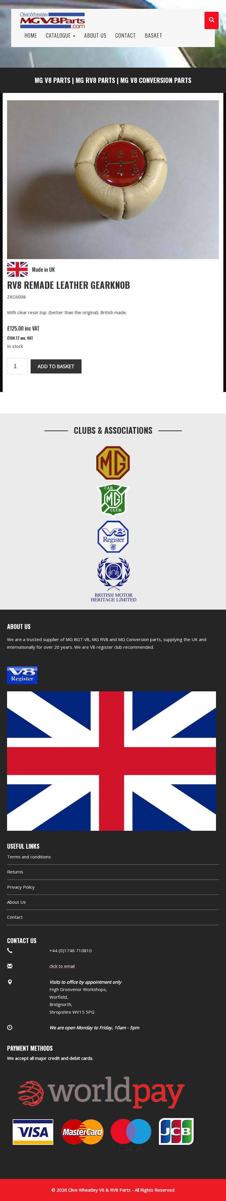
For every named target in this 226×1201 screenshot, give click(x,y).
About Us (16, 902)
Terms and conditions (29, 857)
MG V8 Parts (52, 80)
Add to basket (56, 366)
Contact (15, 917)
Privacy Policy (21, 887)
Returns (15, 872)
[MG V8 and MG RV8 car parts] (52, 13)
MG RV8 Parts (95, 80)
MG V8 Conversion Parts (155, 80)
